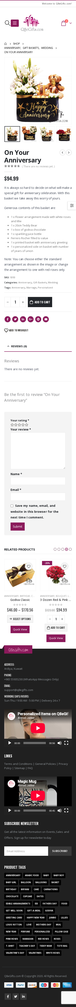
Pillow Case (61, 931)
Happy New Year (36, 917)
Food (64, 903)
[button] (55, 549)
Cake (36, 889)
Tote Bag (62, 946)
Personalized (45, 287)
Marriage (31, 287)
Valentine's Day (15, 953)
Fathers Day (50, 903)
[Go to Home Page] (5, 44)
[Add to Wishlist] (29, 566)
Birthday (25, 596)
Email (45, 319)
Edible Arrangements (18, 903)
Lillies (64, 917)
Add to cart (42, 302)
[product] (20, 575)
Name (16, 474)
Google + (30, 319)
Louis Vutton (14, 924)
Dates (40, 896)
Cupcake (27, 896)
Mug (58, 924)
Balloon (26, 882)
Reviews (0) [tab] (19, 346)
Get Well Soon (14, 910)
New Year (11, 931)
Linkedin (23, 996)
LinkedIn (23, 319)
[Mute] (59, 743)
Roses (57, 939)
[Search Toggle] (7, 23)
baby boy (59, 875)
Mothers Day (43, 924)
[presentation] (9, 91)
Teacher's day (27, 946)
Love (70, 596)
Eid (36, 903)
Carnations (51, 889)
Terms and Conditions (18, 764)
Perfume (25, 931)
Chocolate (12, 896)
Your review (21, 429)
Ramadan (28, 939)
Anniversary (25, 282)
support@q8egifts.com (18, 690)
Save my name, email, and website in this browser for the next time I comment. (34, 511)
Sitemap (19, 768)
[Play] (10, 743)
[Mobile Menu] (15, 23)
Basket (55, 882)
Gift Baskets (40, 282)
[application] (38, 728)
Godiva (49, 910)
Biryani (25, 889)
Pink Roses (12, 939)
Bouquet (61, 596)
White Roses (53, 953)
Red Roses (43, 939)
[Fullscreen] (66, 743)
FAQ (30, 768)
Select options (22, 619)
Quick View (20, 629)
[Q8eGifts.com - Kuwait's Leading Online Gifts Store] (32, 23)
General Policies (45, 764)
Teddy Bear (45, 946)
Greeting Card (14, 917)
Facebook (7, 319)
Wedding (53, 282)
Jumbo (52, 917)
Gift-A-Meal (34, 910)
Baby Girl (11, 882)
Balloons (41, 882)
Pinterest (38, 319)
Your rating (20, 420)
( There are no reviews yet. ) (38, 166)
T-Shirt (10, 946)
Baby (46, 875)
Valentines (35, 953)
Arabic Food (32, 875)
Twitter (15, 319)
